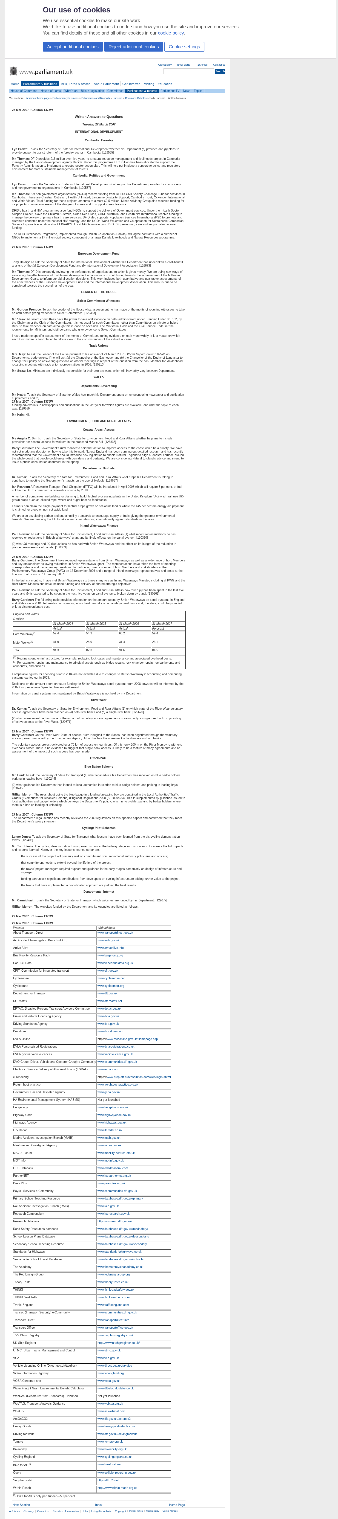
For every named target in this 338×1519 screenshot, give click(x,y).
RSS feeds (202, 64)
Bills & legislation (92, 91)
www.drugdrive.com (110, 1031)
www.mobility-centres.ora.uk (116, 1153)
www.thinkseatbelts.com (113, 1297)
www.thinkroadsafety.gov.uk (115, 1289)
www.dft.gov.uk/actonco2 (114, 1418)
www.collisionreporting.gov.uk (116, 1472)
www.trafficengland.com (113, 1305)
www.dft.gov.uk (107, 993)
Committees (115, 91)
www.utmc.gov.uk (109, 1350)
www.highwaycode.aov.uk (114, 1115)
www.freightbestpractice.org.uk (117, 1084)
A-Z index (14, 1511)
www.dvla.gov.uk (108, 1016)
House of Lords (51, 91)
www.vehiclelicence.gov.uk (115, 1054)
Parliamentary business (40, 84)
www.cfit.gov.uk (107, 970)
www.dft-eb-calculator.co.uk (115, 1388)
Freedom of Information (66, 1511)
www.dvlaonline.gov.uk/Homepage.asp (132, 1039)
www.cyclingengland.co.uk (114, 1456)
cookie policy (171, 32)
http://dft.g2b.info (108, 1480)
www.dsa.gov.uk (108, 1023)
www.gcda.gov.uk (108, 1092)
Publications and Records (95, 98)
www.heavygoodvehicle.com (116, 1426)
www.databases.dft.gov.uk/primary (120, 1198)
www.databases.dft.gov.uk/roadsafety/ (122, 1229)
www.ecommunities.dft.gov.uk (117, 1061)
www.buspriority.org (110, 955)
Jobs (85, 1511)
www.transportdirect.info (113, 1320)
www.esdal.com (107, 1069)
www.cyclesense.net (111, 978)
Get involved (131, 84)
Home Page (177, 1505)
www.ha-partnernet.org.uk (114, 1175)
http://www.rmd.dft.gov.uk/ (114, 1221)
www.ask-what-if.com (111, 1411)
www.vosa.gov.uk (108, 1380)
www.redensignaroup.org (113, 1274)
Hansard (117, 98)
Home (15, 84)
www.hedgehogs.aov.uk (113, 1107)
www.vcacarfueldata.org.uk (115, 963)
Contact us (219, 64)
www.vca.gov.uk (108, 1358)
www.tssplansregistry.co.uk (115, 1335)
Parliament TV (170, 91)
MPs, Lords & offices (75, 84)
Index (99, 1505)
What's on (70, 91)
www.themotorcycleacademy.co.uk (120, 1267)
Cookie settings (184, 46)
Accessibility (165, 64)
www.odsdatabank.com (112, 1168)
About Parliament (106, 84)
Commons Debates (136, 98)
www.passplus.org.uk (111, 1183)
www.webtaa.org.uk (110, 1403)
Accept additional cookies (73, 46)
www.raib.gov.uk (108, 1206)
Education (165, 84)
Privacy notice (136, 1511)
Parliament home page (37, 98)
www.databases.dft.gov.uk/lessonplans (123, 1236)
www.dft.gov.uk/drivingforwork (117, 1434)
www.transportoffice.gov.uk (115, 1327)
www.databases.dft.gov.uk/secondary (122, 1244)
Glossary (28, 1511)
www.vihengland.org (110, 1373)
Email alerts (183, 64)
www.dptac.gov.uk (109, 1008)
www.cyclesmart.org (110, 985)
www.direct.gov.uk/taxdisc (114, 1365)
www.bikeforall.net (109, 1464)
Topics (198, 91)
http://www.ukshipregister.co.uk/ (118, 1343)
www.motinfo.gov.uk (110, 1160)
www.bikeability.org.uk (112, 1449)
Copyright (120, 1511)
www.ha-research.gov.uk (113, 1213)
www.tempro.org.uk (110, 1441)
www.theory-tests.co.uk (113, 1282)
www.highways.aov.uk (111, 1122)
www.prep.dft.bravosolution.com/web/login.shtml (139, 1077)
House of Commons (24, 91)
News (186, 91)
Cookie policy (152, 1511)
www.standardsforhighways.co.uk (119, 1251)
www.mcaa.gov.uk (109, 1145)
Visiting (149, 84)
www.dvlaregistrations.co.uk (116, 1046)
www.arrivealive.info (110, 948)
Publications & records (142, 91)
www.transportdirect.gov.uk (115, 932)
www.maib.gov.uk (108, 1137)
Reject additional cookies (134, 46)
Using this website (101, 1511)
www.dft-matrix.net (109, 1001)
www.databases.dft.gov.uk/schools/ (120, 1259)
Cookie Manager (170, 1511)
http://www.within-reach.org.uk (117, 1488)
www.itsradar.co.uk (109, 1130)
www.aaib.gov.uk (108, 940)
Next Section (21, 1505)
